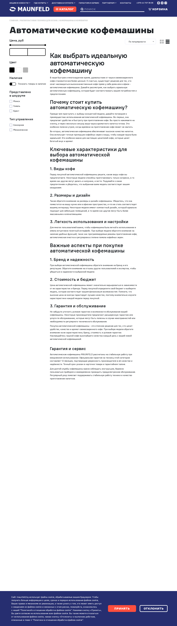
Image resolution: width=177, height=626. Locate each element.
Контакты (125, 3)
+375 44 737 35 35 (144, 3)
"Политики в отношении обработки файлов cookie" (57, 620)
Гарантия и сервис (89, 3)
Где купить (40, 3)
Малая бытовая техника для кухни (38, 20)
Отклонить (154, 608)
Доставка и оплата (62, 3)
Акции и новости (18, 3)
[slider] (10, 45)
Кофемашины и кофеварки (73, 20)
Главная (13, 20)
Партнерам (108, 3)
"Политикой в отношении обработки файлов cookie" (46, 610)
